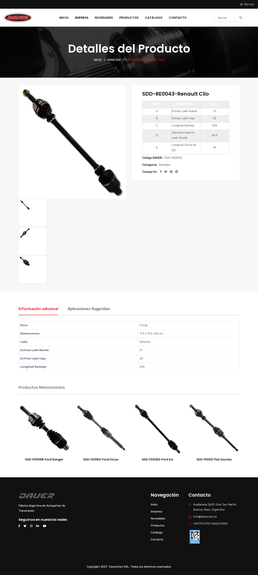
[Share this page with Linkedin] (176, 171)
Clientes (249, 4)
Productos (129, 17)
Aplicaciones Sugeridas (89, 308)
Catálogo (153, 17)
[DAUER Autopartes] (18, 17)
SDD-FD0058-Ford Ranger (44, 459)
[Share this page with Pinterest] (171, 171)
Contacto (178, 17)
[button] (161, 171)
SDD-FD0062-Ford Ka (157, 459)
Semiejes (113, 60)
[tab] (38, 310)
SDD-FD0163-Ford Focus (100, 459)
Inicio (64, 17)
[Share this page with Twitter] (165, 171)
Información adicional (38, 308)
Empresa (81, 17)
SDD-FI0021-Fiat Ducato (214, 459)
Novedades (104, 17)
